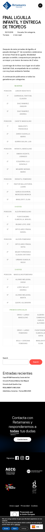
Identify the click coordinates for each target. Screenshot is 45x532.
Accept (6, 528)
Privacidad (25, 506)
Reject (15, 528)
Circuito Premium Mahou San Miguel (16, 381)
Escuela (20, 32)
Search (5, 358)
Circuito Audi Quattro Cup (12, 384)
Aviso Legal (14, 506)
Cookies (34, 506)
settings (17, 525)
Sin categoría (29, 32)
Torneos (6, 35)
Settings (24, 528)
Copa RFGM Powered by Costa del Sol (16, 377)
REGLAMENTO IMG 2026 (11, 387)
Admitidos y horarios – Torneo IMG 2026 (17, 391)
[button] (40, 5)
